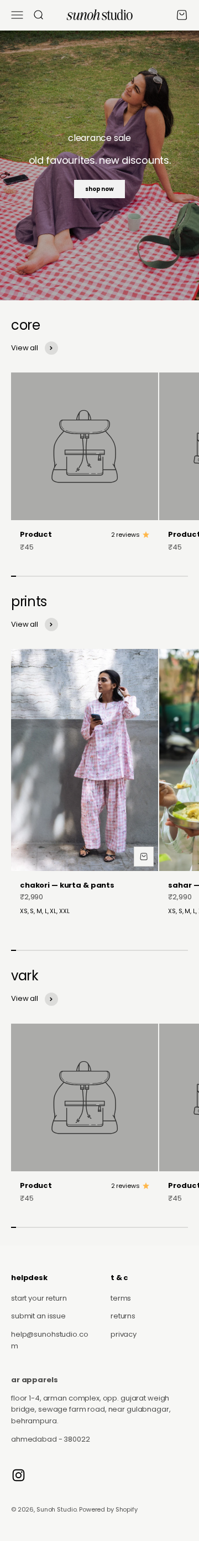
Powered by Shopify (108, 1509)
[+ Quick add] (144, 857)
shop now (99, 189)
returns (123, 1316)
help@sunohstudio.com (49, 1340)
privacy (124, 1334)
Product (36, 534)
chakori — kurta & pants (67, 885)
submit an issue (38, 1316)
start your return (39, 1298)
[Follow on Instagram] (18, 1475)
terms (121, 1298)
